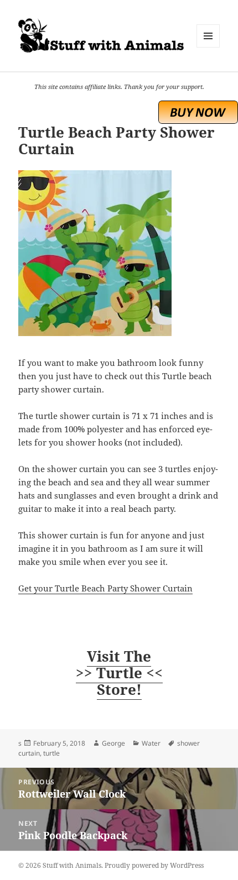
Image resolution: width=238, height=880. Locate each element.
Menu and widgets (208, 47)
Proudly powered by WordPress (154, 865)
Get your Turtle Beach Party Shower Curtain (105, 588)
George (113, 743)
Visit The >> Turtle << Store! (119, 672)
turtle (51, 753)
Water (151, 743)
